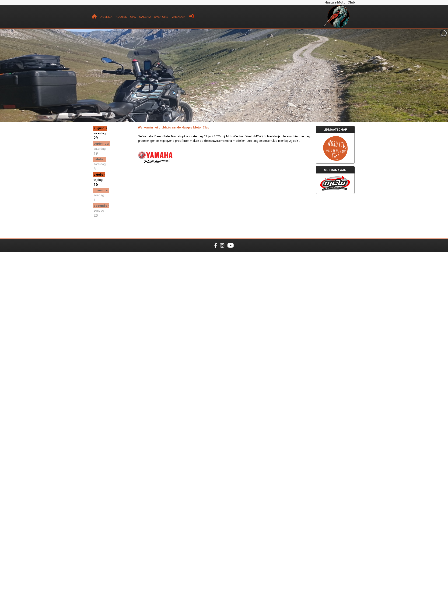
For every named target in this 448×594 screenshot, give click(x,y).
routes (121, 16)
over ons (161, 16)
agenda (106, 16)
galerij (145, 16)
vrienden (179, 16)
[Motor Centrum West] (335, 183)
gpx (133, 16)
